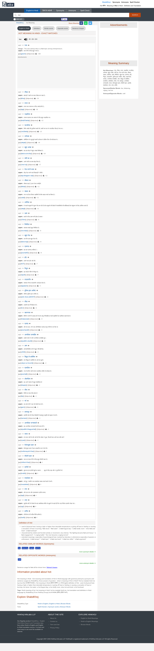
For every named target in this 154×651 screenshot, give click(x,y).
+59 (37, 98)
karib (22, 517)
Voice (65, 19)
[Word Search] (15, 15)
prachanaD (25, 330)
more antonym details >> (87, 563)
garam (23, 54)
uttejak (23, 142)
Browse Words (65, 603)
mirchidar (24, 231)
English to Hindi (32, 11)
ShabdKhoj (106, 2)
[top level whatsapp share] (86, 23)
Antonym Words (65, 607)
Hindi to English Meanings (89, 621)
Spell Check (84, 11)
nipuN (23, 275)
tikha (22, 98)
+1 (35, 396)
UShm (23, 220)
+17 (39, 164)
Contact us (53, 621)
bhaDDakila (25, 120)
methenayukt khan (27, 451)
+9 (38, 219)
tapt (22, 495)
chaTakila (24, 131)
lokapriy (23, 385)
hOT (22, 264)
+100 (39, 53)
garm (23, 407)
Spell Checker (135, 2)
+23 (40, 131)
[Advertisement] (56, 74)
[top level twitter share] (90, 23)
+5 (40, 285)
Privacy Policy (54, 628)
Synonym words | (54, 607)
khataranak (25, 319)
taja (22, 109)
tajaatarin (24, 286)
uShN (23, 352)
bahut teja (24, 242)
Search (135, 15)
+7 (36, 263)
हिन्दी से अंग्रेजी (47, 11)
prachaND (24, 253)
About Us (53, 618)
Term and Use (55, 624)
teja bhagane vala (27, 176)
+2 (37, 352)
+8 (40, 241)
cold (19, 559)
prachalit (24, 374)
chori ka (24, 165)
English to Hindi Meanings (89, 618)
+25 (41, 120)
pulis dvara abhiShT (28, 297)
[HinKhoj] (8, 4)
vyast (23, 440)
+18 (38, 142)
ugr (22, 506)
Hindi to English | (43, 603)
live (19, 548)
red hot (38, 548)
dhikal (23, 187)
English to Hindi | (55, 603)
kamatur (24, 418)
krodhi (23, 473)
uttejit (23, 209)
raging (32, 548)
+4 (47, 297)
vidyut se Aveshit (27, 363)
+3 (41, 319)
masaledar (24, 484)
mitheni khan (25, 462)
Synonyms (116, 2)
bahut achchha (26, 154)
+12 (45, 175)
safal (22, 198)
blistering (25, 548)
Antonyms (125, 2)
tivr (22, 308)
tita (22, 396)
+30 (36, 109)
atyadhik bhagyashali (28, 429)
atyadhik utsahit (26, 341)
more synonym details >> (87, 552)
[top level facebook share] (81, 23)
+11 (37, 208)
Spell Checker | (43, 607)
